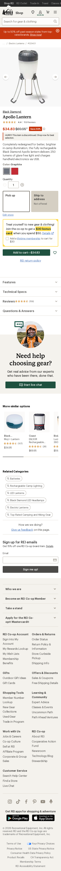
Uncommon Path (42, 712)
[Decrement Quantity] (5, 184)
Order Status (40, 639)
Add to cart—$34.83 (26, 252)
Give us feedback (22, 529)
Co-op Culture (12, 741)
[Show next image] (55, 77)
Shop (19, 13)
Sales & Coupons (42, 677)
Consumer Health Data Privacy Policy (30, 853)
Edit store (8, 214)
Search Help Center (15, 775)
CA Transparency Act (42, 857)
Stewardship (39, 760)
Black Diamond (12, 111)
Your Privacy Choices (43, 843)
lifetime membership (28, 238)
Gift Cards (9, 683)
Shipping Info (40, 663)
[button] (30, 77)
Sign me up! (30, 569)
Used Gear (9, 716)
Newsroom (39, 750)
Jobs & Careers (12, 736)
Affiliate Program (13, 751)
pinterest (34, 801)
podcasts (51, 801)
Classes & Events (42, 707)
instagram (10, 801)
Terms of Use (13, 843)
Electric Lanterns (16, 43)
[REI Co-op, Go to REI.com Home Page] (7, 12)
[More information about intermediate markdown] (44, 129)
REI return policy (30, 260)
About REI (38, 736)
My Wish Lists (11, 653)
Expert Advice (40, 702)
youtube (43, 801)
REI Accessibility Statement (30, 866)
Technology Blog (42, 755)
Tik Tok (18, 801)
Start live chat (33, 384)
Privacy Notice (14, 848)
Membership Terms (30, 861)
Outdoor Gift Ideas (14, 677)
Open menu (55, 12)
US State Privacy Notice (41, 848)
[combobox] (30, 21)
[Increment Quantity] (22, 184)
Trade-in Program (13, 721)
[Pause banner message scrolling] (57, 31)
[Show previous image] (6, 77)
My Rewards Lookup (15, 648)
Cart (47, 12)
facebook (26, 801)
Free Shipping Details (45, 683)
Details (46, 233)
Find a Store (10, 780)
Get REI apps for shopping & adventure (30, 811)
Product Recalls (15, 857)
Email (5, 553)
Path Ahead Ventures (45, 717)
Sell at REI (9, 746)
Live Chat (8, 785)
